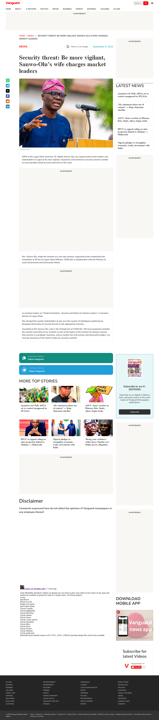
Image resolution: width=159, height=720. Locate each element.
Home (8, 9)
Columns (104, 9)
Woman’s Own (124, 701)
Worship (121, 704)
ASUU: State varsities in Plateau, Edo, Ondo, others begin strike (134, 119)
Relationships (86, 698)
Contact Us (61, 714)
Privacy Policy (72, 714)
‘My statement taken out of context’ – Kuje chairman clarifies (131, 107)
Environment (48, 685)
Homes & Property (50, 696)
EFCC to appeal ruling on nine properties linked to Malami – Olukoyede (133, 131)
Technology (123, 685)
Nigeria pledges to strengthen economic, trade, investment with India (134, 145)
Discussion (10, 698)
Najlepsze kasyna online (124, 714)
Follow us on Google (79, 46)
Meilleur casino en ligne (106, 714)
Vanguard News (13, 3)
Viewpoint (122, 698)
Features (47, 688)
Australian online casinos (142, 714)
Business (67, 9)
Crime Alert (10, 693)
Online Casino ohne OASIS (87, 714)
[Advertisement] (66, 210)
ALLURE (116, 9)
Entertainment (49, 682)
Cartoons (122, 690)
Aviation (9, 685)
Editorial (91, 9)
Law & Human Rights (88, 688)
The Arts (121, 688)
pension (46, 704)
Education (10, 701)
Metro (56, 9)
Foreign (46, 690)
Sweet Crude (123, 682)
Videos (120, 696)
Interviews (84, 682)
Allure (9, 682)
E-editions (31, 9)
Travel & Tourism (125, 693)
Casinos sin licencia (36, 716)
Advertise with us (50, 714)
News (17, 9)
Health (46, 693)
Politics (44, 9)
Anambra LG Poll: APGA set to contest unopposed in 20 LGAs (133, 95)
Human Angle (48, 698)
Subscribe (134, 412)
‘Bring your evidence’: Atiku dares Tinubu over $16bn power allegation (97, 441)
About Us (39, 714)
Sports (79, 9)
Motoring (84, 693)
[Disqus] (66, 552)
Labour (83, 685)
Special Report (86, 701)
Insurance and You (51, 701)
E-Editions (10, 704)
